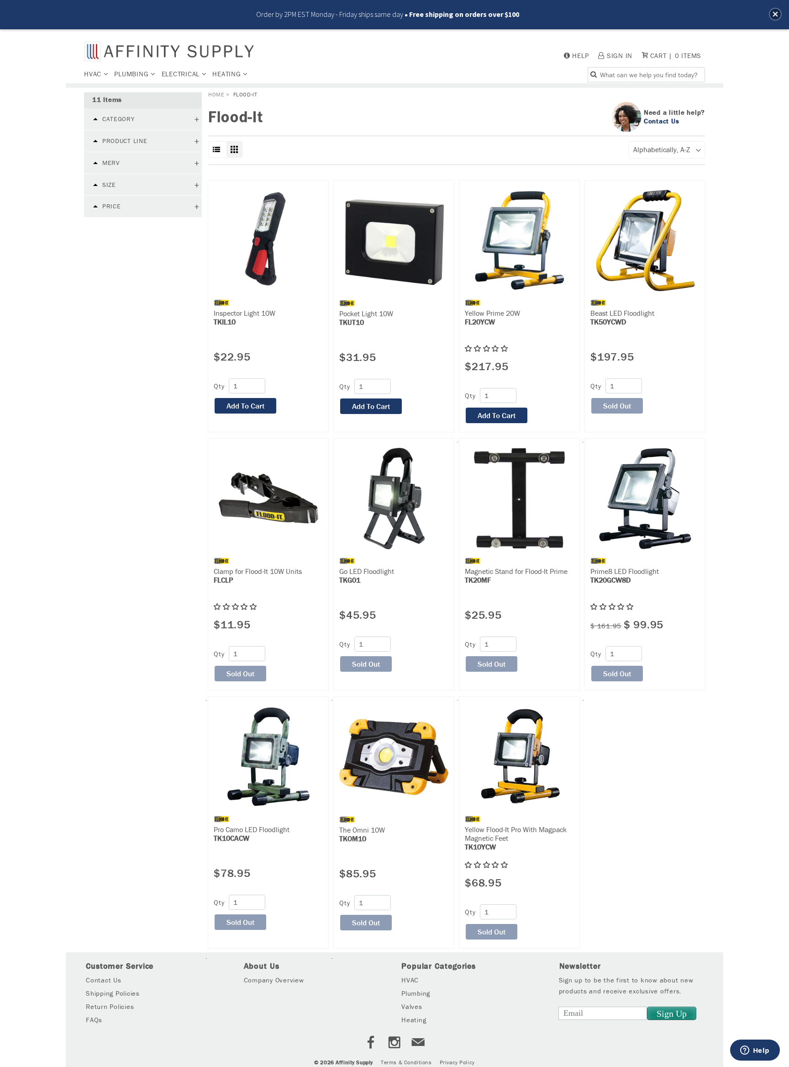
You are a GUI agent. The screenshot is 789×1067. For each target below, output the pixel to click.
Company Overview (274, 980)
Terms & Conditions (406, 1062)
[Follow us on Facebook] (371, 1043)
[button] (775, 14)
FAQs (94, 1019)
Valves (411, 1006)
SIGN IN (619, 55)
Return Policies (110, 1006)
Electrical (182, 73)
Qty (219, 386)
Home (216, 94)
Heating (227, 73)
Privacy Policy (457, 1062)
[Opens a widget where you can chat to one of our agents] (755, 1051)
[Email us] (418, 1043)
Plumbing (132, 73)
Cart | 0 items (674, 55)
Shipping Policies (113, 993)
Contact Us (661, 120)
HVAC (94, 73)
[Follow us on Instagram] (394, 1043)
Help (580, 55)
